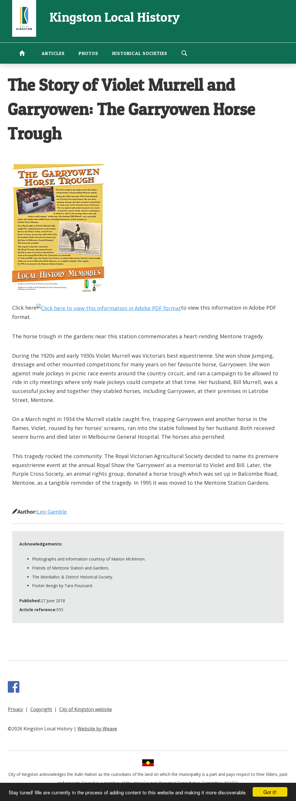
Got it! (270, 792)
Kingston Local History (114, 17)
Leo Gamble (52, 511)
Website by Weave (97, 728)
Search (184, 53)
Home (22, 53)
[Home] (24, 18)
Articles (53, 53)
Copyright (41, 709)
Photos (88, 53)
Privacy (15, 709)
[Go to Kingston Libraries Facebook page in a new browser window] (15, 690)
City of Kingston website (85, 709)
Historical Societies (139, 53)
